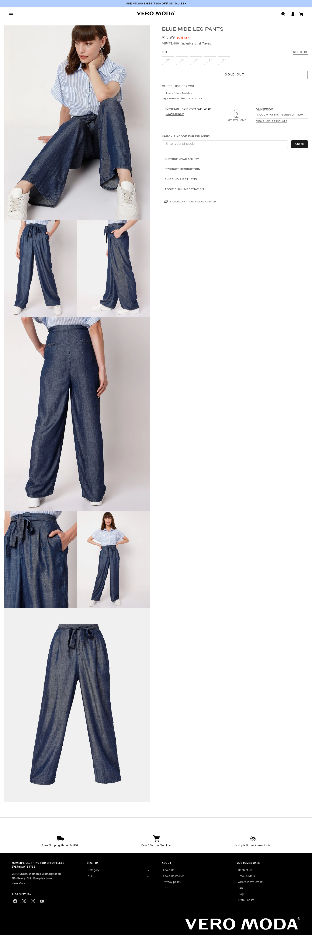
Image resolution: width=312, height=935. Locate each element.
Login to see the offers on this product (182, 99)
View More (18, 883)
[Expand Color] (148, 877)
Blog (241, 894)
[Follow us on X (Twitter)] (24, 901)
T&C (166, 888)
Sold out (235, 74)
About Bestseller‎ (173, 876)
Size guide (300, 52)
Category (93, 870)
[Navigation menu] (11, 14)
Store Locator (246, 900)
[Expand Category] (148, 870)
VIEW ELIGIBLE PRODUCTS (271, 121)
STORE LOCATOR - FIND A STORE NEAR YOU (193, 202)
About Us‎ (168, 870)
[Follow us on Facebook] (15, 901)
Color (91, 876)
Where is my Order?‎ (251, 882)
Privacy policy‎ (172, 882)
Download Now (175, 114)
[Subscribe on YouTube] (41, 901)
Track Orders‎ (246, 876)
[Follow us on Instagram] (32, 901)
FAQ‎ (240, 888)
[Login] (293, 14)
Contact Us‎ (245, 870)
